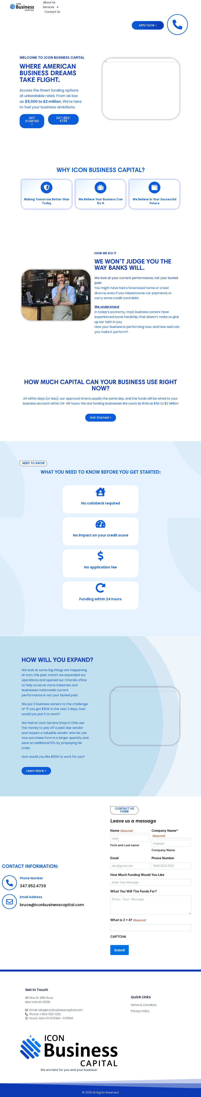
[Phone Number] (9, 882)
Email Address (31, 897)
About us (49, 2)
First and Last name (124, 845)
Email (114, 858)
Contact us (52, 12)
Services (48, 7)
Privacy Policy (140, 1011)
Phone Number (31, 878)
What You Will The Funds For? (133, 891)
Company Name (163, 850)
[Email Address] (9, 901)
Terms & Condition (144, 1005)
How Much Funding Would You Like (137, 875)
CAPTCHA (118, 937)
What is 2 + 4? (128, 920)
